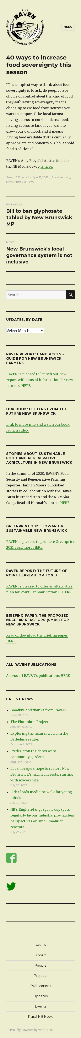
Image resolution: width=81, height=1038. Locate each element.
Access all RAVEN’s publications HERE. (38, 675)
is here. (46, 166)
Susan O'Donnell (17, 177)
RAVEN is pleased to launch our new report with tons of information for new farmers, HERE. (39, 380)
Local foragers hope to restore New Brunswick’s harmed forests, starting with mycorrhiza (41, 774)
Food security (61, 177)
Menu (68, 26)
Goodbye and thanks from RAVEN (38, 710)
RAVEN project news (20, 181)
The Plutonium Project (29, 722)
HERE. (65, 503)
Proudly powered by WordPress (31, 1030)
